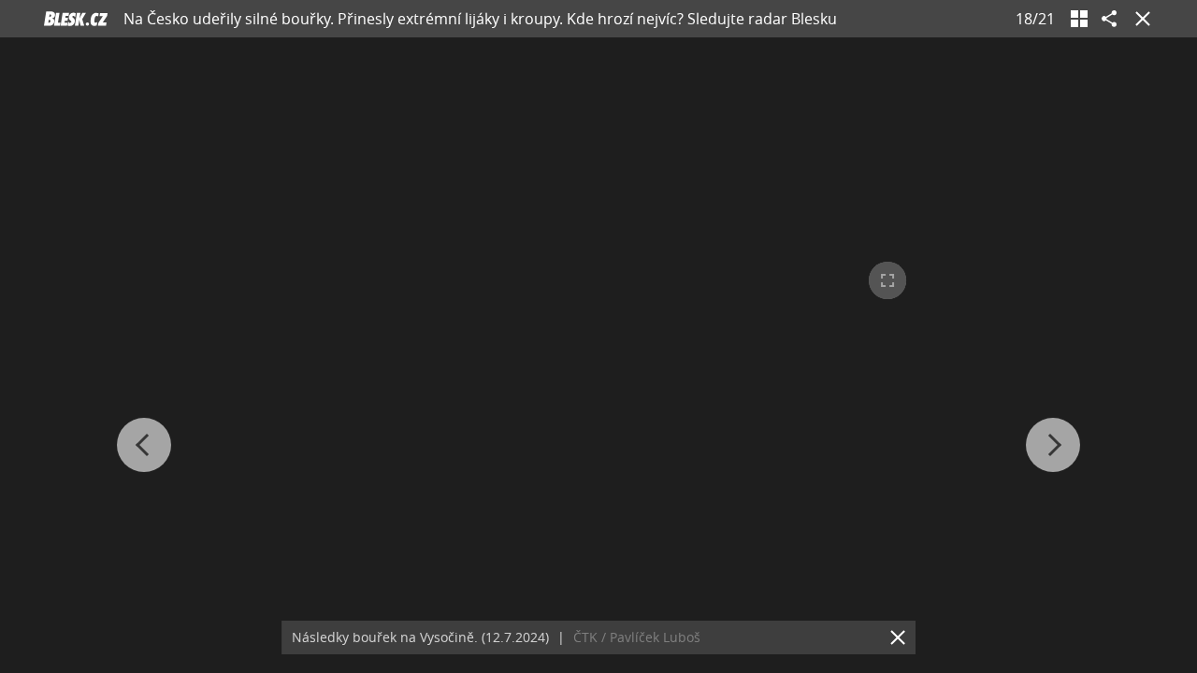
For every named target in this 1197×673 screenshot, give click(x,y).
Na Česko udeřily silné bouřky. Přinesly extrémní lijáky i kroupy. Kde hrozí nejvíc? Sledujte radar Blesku (480, 18)
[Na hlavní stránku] (76, 19)
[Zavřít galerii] (1139, 18)
